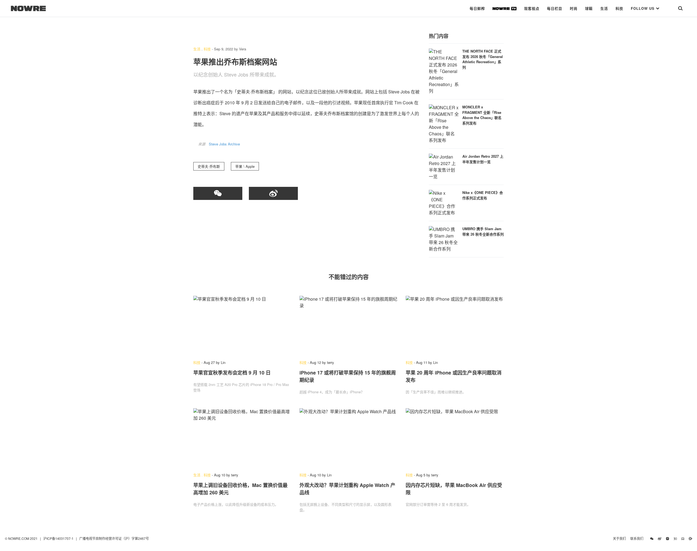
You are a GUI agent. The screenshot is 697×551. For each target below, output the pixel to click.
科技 (619, 8)
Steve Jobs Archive (224, 144)
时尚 (573, 8)
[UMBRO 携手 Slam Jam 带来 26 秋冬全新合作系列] (444, 238)
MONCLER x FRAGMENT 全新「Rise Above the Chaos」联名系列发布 (482, 115)
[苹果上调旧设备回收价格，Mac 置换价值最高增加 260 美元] (242, 437)
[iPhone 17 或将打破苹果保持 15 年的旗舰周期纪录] (348, 325)
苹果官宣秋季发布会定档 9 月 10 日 (232, 372)
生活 (604, 8)
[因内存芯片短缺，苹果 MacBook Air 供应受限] (455, 437)
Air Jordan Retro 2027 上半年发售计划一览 (482, 159)
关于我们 (619, 538)
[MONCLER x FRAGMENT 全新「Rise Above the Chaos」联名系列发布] (444, 123)
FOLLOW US (643, 8)
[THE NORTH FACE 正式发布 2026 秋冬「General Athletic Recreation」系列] (444, 71)
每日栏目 (554, 8)
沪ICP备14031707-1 (58, 538)
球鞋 (589, 8)
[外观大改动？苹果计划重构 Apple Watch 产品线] (348, 437)
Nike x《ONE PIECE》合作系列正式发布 (482, 195)
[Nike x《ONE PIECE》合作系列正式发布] (444, 202)
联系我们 (638, 538)
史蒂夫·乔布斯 (209, 166)
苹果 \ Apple (245, 166)
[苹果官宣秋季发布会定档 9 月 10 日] (242, 325)
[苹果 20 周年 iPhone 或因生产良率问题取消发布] (455, 325)
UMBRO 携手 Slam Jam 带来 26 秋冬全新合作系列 (483, 231)
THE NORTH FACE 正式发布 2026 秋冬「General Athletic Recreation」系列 (482, 59)
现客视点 (531, 8)
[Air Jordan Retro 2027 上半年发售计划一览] (444, 166)
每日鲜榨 (477, 8)
